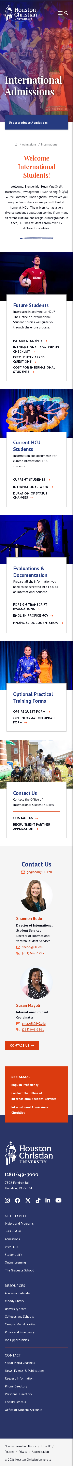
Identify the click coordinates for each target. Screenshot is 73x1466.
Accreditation (40, 1452)
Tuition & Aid (13, 1231)
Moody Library (14, 1301)
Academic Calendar (17, 1293)
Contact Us (23, 818)
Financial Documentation (35, 623)
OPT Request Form (29, 711)
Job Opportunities (17, 1340)
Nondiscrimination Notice (20, 1446)
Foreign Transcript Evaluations (30, 607)
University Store (15, 1309)
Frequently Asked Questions (29, 359)
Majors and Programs (19, 1223)
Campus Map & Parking (20, 1324)
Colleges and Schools (19, 1316)
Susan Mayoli (28, 1005)
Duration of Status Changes (30, 496)
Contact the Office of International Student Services (34, 1096)
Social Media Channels (20, 1363)
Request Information (19, 1378)
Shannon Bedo (29, 918)
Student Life (13, 1255)
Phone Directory (16, 1386)
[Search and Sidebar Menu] (62, 13)
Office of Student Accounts (23, 1410)
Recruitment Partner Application (31, 827)
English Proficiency (30, 615)
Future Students (28, 341)
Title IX (46, 1446)
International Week (30, 487)
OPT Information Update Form (34, 720)
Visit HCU (11, 1247)
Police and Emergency (19, 1332)
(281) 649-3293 (33, 953)
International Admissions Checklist (36, 349)
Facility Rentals (15, 1402)
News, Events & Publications (24, 1371)
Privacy (23, 1452)
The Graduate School (19, 1270)
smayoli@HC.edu (34, 1023)
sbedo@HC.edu (32, 947)
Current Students (29, 479)
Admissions (29, 144)
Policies (9, 1452)
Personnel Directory (18, 1394)
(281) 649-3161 (33, 1029)
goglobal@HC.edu (39, 872)
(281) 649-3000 (21, 1174)
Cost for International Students (34, 370)
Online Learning (15, 1262)
